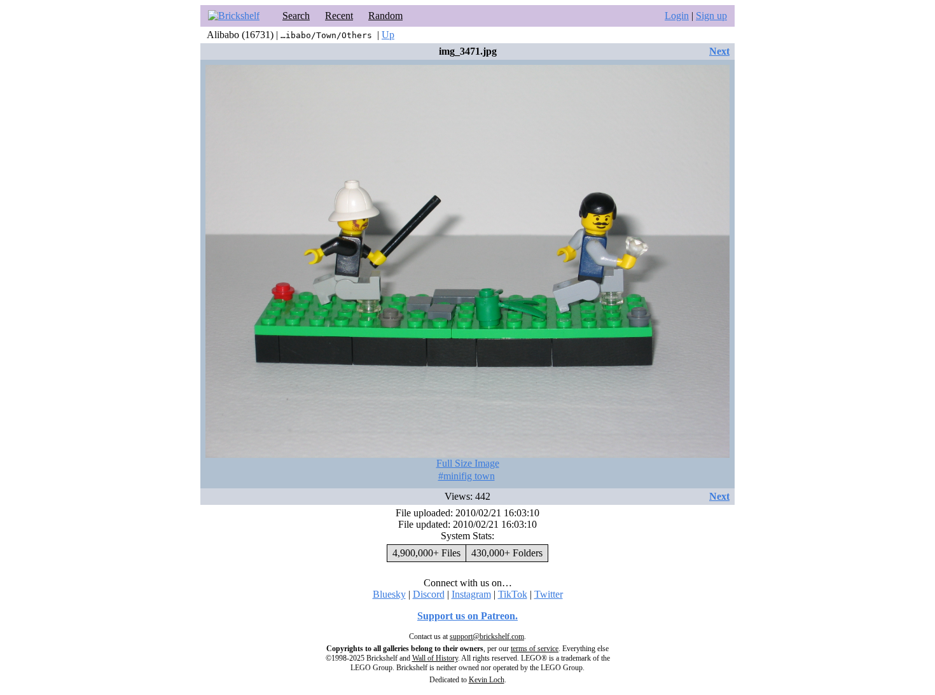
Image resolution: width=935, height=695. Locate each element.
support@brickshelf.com (487, 636)
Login (677, 15)
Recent (339, 15)
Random (385, 15)
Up (388, 34)
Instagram (471, 594)
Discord (429, 594)
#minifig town (466, 476)
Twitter (548, 594)
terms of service (534, 648)
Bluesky (389, 594)
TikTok (512, 594)
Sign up (711, 15)
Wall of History (435, 658)
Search (296, 15)
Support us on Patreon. (467, 615)
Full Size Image (467, 463)
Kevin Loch (486, 679)
